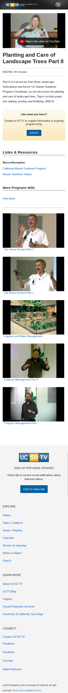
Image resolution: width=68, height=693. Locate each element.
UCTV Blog (9, 591)
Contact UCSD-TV (14, 636)
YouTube (8, 660)
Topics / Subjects (13, 522)
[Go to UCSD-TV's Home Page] (21, 4)
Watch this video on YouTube (40, 42)
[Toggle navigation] (58, 4)
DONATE (34, 133)
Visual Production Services (19, 606)
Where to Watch (12, 553)
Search (7, 560)
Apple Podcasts (12, 669)
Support (7, 598)
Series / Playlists (12, 530)
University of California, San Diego (23, 614)
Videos (7, 515)
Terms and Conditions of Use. (27, 690)
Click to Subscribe (34, 489)
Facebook (9, 652)
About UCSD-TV (12, 583)
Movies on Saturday (14, 545)
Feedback (9, 643)
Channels (8, 537)
